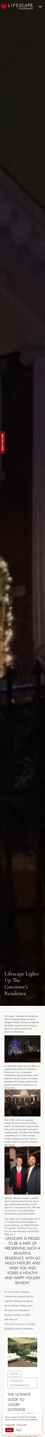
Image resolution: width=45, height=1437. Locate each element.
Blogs (14, 1374)
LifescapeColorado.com (14, 1323)
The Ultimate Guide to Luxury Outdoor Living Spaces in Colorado (20, 1407)
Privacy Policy (22, 1424)
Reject (18, 1430)
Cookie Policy (10, 1424)
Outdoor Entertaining (19, 1383)
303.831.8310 (2, 442)
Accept (9, 1430)
